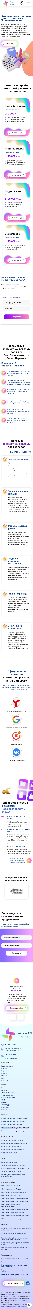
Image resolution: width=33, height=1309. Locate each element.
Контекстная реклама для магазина (13, 1121)
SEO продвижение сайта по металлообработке (10, 1205)
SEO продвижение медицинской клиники (14, 1209)
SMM (3, 1100)
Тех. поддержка (6, 1105)
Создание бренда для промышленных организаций (13, 1234)
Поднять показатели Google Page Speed (14, 1259)
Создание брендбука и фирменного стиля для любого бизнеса (16, 1229)
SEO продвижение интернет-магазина (13, 1192)
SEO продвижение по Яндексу (11, 1189)
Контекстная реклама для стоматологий (14, 1118)
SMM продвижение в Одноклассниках (13, 1165)
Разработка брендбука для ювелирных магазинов (14, 1248)
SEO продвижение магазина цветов (13, 1212)
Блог (2, 1078)
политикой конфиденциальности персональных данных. (16, 1306)
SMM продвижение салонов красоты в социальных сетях (14, 1175)
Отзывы (4, 1073)
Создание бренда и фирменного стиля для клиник (15, 1243)
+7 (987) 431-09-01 (11, 1044)
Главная (4, 1068)
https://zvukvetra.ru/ (24, 1300)
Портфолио (5, 1071)
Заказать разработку (17, 1008)
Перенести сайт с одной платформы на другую (14, 1270)
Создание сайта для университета (12, 1149)
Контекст (4, 1102)
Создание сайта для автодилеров (12, 1140)
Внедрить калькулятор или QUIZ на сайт (14, 1275)
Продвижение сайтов (8, 1097)
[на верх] (3, 1305)
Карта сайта (5, 1080)
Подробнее (9, 43)
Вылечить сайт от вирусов (9, 1262)
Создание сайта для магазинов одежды (14, 1143)
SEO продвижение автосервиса (11, 1195)
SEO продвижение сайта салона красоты (14, 1201)
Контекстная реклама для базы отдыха (14, 1131)
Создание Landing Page (9, 1153)
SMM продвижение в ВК (9, 1162)
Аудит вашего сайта (7, 1092)
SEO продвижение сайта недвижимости (14, 1198)
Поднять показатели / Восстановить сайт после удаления (14, 1266)
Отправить (16, 317)
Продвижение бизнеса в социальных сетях (15, 1168)
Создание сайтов (7, 1095)
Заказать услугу (17, 132)
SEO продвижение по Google (11, 1186)
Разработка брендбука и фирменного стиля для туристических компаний (15, 1238)
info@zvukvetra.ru (10, 1055)
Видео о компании (7, 1066)
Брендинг (4, 1090)
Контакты (4, 1076)
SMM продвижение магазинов (11, 1171)
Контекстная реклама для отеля (11, 1124)
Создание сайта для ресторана (11, 1146)
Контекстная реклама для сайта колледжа (15, 1128)
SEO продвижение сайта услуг (11, 1219)
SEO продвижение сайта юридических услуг (15, 1215)
